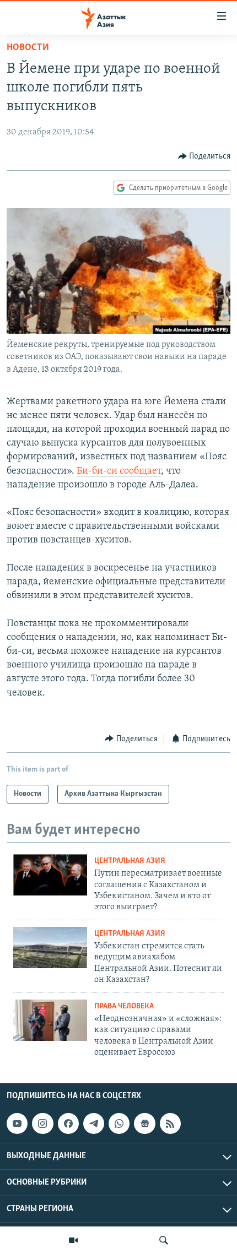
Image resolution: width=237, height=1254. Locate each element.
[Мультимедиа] (73, 1240)
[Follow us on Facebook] (68, 1123)
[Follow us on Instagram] (42, 1123)
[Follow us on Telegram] (93, 1123)
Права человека (124, 1006)
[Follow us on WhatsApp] (119, 1123)
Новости (28, 48)
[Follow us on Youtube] (17, 1123)
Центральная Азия (129, 861)
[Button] (204, 156)
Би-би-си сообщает (119, 471)
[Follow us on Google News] (144, 1123)
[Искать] (163, 1240)
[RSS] (170, 1123)
